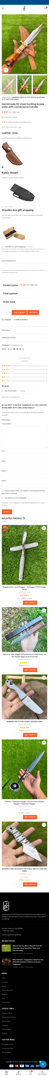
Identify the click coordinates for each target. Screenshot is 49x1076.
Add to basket (19, 312)
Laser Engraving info (9, 261)
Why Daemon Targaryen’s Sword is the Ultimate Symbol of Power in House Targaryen (27, 962)
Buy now (33, 312)
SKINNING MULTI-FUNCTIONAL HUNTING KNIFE (24, 721)
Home (4, 97)
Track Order (6, 1002)
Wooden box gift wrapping (18, 247)
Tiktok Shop (6, 1052)
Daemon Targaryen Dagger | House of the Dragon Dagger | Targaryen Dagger (24, 802)
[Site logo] (24, 8)
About (4, 986)
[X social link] (11, 349)
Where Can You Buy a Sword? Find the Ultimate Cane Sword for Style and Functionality (27, 948)
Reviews (5, 994)
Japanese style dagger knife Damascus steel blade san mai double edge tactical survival (24, 655)
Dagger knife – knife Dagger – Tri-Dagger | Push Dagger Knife (24, 588)
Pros (3, 451)
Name (4, 471)
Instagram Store (7, 1044)
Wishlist (4, 1034)
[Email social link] (14, 349)
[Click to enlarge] (6, 70)
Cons (3, 461)
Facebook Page (7, 1048)
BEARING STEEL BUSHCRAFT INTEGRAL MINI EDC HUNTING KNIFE (24, 870)
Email (4, 481)
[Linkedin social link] (20, 349)
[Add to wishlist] (44, 528)
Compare (5, 1025)
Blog (3, 998)
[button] (30, 603)
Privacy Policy (7, 1013)
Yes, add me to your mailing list (15, 498)
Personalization (7, 990)
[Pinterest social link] (17, 349)
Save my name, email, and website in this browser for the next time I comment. (23, 492)
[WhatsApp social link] (23, 349)
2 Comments (29, 967)
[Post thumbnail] (6, 950)
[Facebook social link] (8, 349)
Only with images (10, 391)
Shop (8, 97)
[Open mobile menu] (3, 8)
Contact (5, 982)
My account (6, 1021)
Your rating (6, 420)
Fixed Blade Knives (16, 345)
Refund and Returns (9, 1017)
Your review (7, 424)
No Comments (28, 953)
